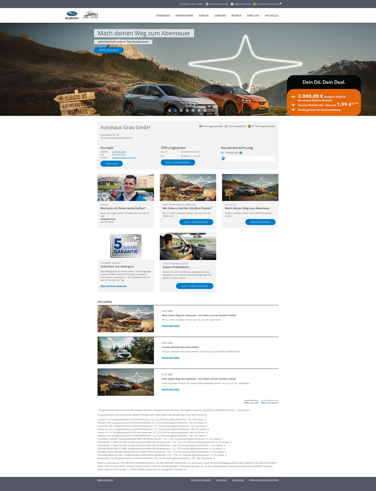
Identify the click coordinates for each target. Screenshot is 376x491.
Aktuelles (271, 15)
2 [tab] (175, 110)
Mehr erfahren (109, 50)
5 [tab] (193, 110)
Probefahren (184, 15)
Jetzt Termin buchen (194, 286)
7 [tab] (204, 110)
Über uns (253, 15)
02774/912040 (119, 151)
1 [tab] (169, 110)
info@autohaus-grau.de (124, 157)
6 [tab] (199, 110)
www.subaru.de (105, 480)
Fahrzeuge (163, 15)
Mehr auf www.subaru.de (113, 286)
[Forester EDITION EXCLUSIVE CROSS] (126, 350)
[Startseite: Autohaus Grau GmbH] (72, 15)
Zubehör (220, 15)
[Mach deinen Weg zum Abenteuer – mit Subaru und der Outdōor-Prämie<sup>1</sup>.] (126, 318)
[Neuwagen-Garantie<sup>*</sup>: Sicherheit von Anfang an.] (126, 246)
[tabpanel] (188, 70)
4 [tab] (187, 110)
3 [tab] (181, 110)
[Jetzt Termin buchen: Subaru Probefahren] (188, 246)
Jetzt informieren (196, 222)
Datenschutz (238, 480)
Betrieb (236, 15)
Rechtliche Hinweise (201, 480)
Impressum (221, 480)
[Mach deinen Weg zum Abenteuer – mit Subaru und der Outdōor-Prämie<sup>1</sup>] (126, 382)
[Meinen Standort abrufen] (223, 159)
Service (204, 15)
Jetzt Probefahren (178, 162)
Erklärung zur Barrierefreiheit (263, 480)
